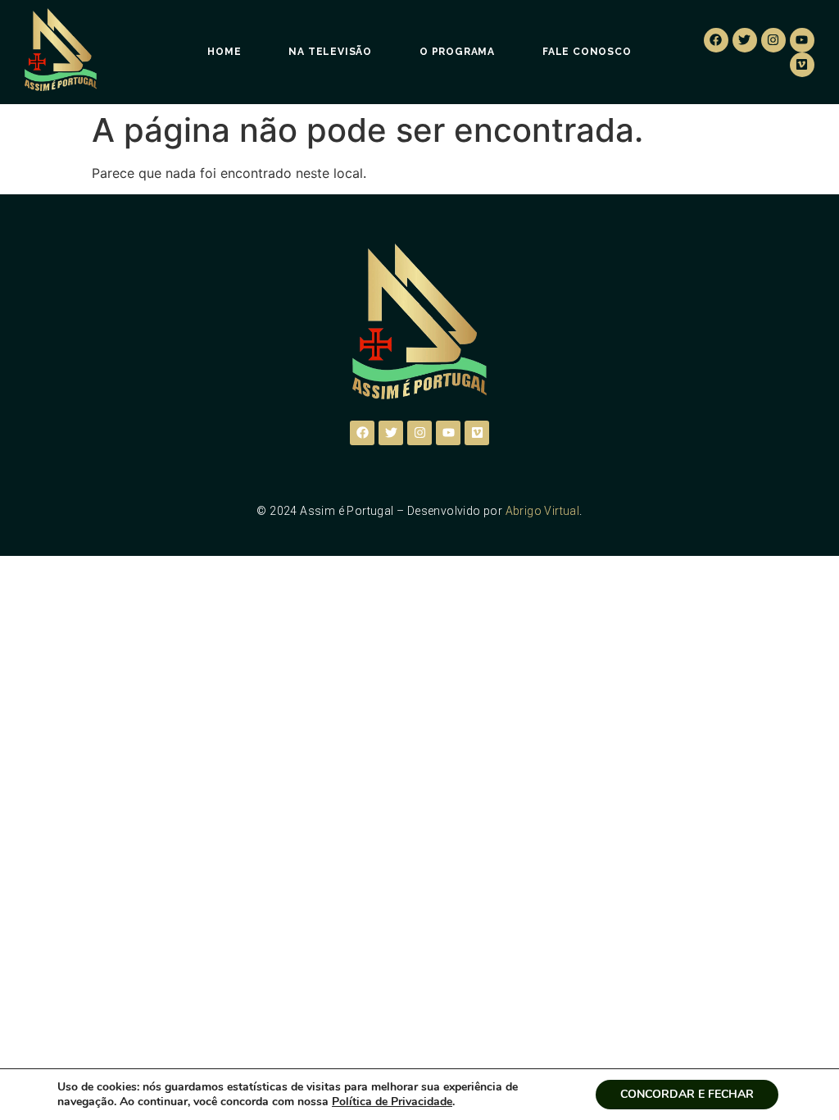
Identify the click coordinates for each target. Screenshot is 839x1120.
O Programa (457, 51)
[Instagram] (773, 40)
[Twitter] (744, 40)
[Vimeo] (802, 64)
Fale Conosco (587, 51)
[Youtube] (802, 40)
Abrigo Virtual (543, 510)
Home (224, 51)
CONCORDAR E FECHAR (687, 1094)
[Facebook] (716, 40)
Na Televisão (330, 51)
